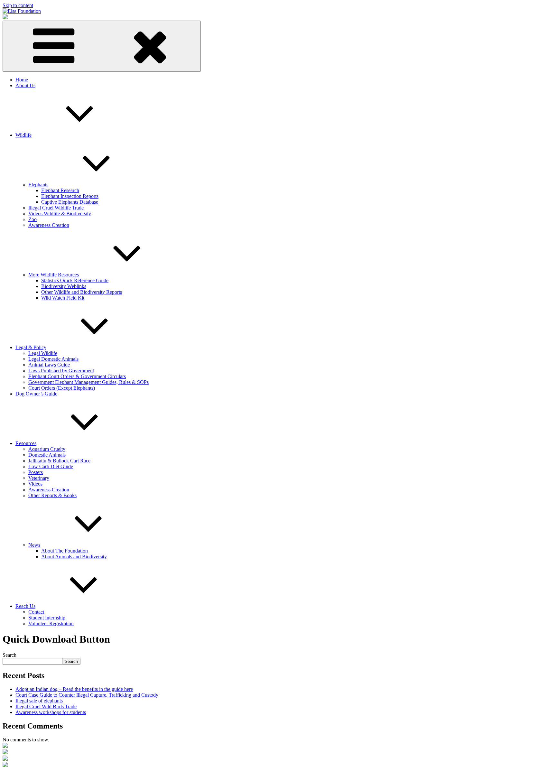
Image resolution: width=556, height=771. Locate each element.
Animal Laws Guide (49, 364)
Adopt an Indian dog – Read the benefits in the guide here (74, 689)
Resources (25, 443)
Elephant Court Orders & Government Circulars (77, 376)
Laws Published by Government (61, 370)
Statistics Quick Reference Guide (74, 280)
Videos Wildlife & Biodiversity (59, 213)
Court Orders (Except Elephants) (61, 388)
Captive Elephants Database (69, 202)
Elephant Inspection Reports (69, 196)
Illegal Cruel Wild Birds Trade (46, 706)
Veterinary (38, 478)
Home (21, 79)
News (34, 545)
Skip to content (18, 5)
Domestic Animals (47, 455)
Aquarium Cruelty (46, 449)
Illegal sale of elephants (39, 700)
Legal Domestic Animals (53, 359)
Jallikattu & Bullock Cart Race (59, 460)
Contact (36, 612)
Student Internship (46, 617)
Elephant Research (60, 190)
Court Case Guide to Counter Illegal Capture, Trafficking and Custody (86, 695)
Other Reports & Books (52, 495)
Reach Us (25, 606)
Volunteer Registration (51, 623)
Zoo (32, 219)
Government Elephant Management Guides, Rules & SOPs (88, 382)
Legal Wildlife (42, 353)
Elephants (38, 184)
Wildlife (23, 135)
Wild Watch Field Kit (62, 298)
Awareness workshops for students (50, 712)
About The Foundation (64, 550)
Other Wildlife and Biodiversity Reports (81, 292)
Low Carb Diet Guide (50, 466)
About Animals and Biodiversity (74, 556)
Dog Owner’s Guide (36, 393)
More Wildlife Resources (53, 274)
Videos (35, 484)
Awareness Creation (48, 225)
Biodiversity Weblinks (63, 286)
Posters (35, 472)
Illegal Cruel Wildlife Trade (56, 207)
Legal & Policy (30, 347)
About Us (25, 85)
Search (9, 655)
